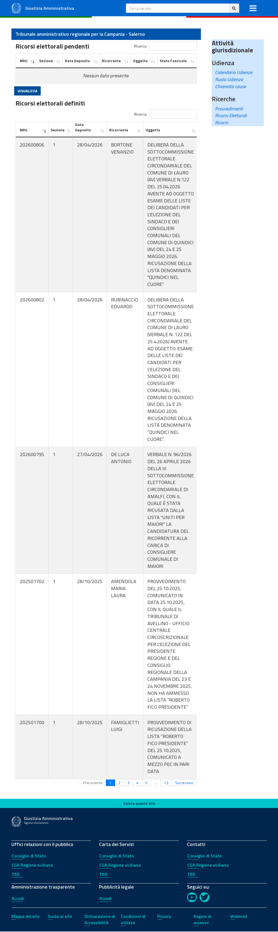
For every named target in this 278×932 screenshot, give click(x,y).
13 (166, 782)
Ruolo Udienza (229, 79)
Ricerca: (140, 46)
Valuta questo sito (139, 803)
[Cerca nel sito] (234, 8)
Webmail (238, 916)
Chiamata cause (230, 86)
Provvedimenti (229, 108)
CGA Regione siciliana (32, 865)
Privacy (164, 916)
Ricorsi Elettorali (231, 115)
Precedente (93, 782)
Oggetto (140, 60)
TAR (16, 874)
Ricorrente (111, 60)
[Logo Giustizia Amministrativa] (16, 7)
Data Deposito (77, 60)
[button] (253, 8)
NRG (23, 60)
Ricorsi (221, 122)
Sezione (46, 60)
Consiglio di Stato (29, 856)
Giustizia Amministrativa (49, 8)
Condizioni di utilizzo (133, 919)
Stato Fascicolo (173, 60)
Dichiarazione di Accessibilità (99, 919)
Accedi (18, 898)
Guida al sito (60, 916)
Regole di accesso (202, 919)
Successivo (184, 782)
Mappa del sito (25, 916)
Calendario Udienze (233, 72)
